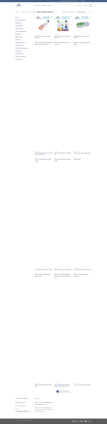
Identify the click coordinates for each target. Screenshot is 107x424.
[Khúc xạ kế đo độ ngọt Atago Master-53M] (44, 327)
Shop (23, 12)
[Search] (32, 5)
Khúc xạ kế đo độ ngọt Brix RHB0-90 (82, 384)
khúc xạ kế (31, 12)
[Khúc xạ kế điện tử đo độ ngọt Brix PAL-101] (44, 25)
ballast (17, 17)
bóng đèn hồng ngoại (20, 20)
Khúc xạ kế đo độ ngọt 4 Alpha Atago (62, 269)
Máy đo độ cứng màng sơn (22, 48)
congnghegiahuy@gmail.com (23, 411)
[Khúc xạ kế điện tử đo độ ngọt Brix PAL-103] (83, 25)
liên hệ (49, 5)
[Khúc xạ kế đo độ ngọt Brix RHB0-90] (83, 327)
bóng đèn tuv (18, 23)
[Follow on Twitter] (89, 1)
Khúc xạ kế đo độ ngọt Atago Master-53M (43, 385)
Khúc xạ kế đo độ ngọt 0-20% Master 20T (62, 153)
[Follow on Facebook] (86, 1)
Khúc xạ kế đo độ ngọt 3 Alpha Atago (43, 269)
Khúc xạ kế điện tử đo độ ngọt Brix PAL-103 (82, 37)
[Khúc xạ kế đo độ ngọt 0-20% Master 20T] (63, 96)
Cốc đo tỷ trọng (19, 28)
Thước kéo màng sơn (20, 56)
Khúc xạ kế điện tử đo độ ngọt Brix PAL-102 (62, 37)
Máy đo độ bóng (19, 45)
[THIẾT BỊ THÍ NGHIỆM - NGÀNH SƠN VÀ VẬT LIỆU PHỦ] (22, 5)
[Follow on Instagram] (88, 1)
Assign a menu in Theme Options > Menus (69, 1)
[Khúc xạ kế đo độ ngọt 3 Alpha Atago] (44, 212)
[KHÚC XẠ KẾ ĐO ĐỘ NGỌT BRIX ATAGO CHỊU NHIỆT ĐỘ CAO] (63, 327)
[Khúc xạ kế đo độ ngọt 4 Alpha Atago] (63, 212)
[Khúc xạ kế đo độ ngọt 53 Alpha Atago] (83, 212)
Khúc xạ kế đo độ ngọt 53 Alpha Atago (82, 269)
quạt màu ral (18, 51)
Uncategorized (19, 59)
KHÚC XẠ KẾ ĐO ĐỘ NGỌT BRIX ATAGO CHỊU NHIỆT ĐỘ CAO (62, 385)
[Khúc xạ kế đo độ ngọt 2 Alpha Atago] (83, 96)
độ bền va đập (18, 37)
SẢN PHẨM (43, 5)
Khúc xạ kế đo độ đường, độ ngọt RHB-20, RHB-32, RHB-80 (44, 153)
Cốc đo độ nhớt (19, 25)
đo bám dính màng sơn (20, 31)
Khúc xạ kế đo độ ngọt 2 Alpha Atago (82, 153)
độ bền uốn (18, 34)
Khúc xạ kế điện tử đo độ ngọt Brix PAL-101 (43, 37)
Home (17, 12)
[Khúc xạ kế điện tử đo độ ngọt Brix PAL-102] (63, 25)
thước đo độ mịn (19, 53)
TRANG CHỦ (37, 5)
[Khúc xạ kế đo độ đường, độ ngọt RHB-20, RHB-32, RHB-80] (44, 96)
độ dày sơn (18, 39)
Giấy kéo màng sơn (20, 42)
